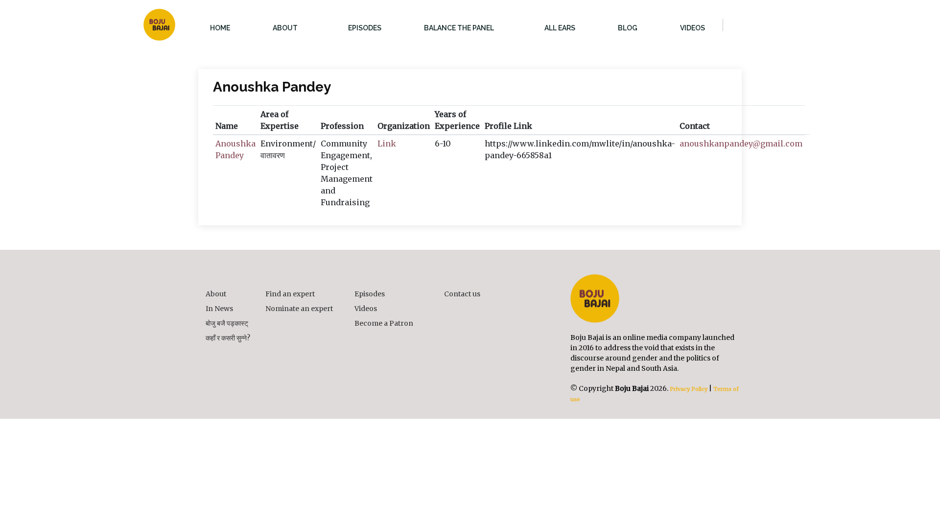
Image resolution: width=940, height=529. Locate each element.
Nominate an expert (299, 308)
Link (386, 143)
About (216, 293)
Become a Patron (383, 323)
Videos (365, 308)
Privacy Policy (687, 388)
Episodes (369, 293)
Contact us (462, 293)
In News (219, 308)
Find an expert (290, 293)
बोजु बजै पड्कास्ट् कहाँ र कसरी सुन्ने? (228, 330)
